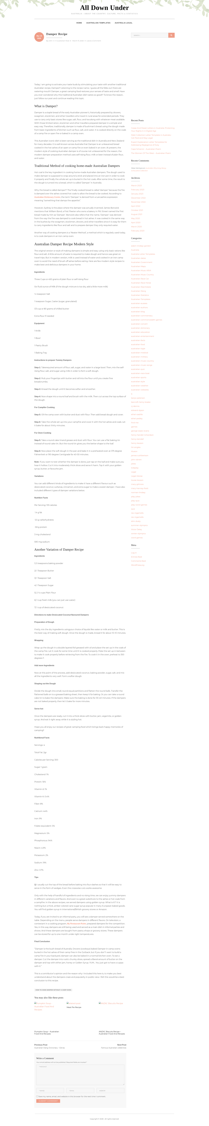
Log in (134, 553)
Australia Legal (124, 23)
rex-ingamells (137, 513)
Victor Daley (136, 529)
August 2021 (136, 214)
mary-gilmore (137, 484)
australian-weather (139, 385)
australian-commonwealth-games (146, 320)
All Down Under (104, 7)
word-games (137, 537)
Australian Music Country (142, 274)
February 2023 (137, 189)
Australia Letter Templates (143, 254)
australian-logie (138, 348)
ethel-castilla (137, 414)
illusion (134, 451)
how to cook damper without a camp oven (53, 990)
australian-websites (140, 390)
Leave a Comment (93, 41)
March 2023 (136, 185)
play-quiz (135, 501)
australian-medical (139, 352)
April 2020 (135, 222)
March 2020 (136, 226)
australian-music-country (142, 361)
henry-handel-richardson (142, 435)
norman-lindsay (138, 492)
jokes (133, 464)
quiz (133, 509)
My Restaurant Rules (76, 924)
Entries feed (136, 557)
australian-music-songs (141, 365)
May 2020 (135, 218)
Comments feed (138, 561)
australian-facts (138, 340)
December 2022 (138, 198)
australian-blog (138, 311)
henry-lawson (137, 443)
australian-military (139, 357)
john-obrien (136, 459)
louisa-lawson (137, 480)
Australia (135, 250)
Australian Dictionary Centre (47, 197)
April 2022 (135, 206)
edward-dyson (137, 410)
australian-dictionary (140, 328)
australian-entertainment (142, 336)
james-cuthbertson (139, 455)
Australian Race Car (140, 279)
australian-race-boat (140, 373)
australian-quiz (138, 369)
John (51, 41)
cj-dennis (135, 406)
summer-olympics (139, 525)
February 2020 (137, 231)
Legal (133, 472)
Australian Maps (138, 266)
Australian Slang (138, 291)
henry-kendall (137, 439)
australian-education (140, 332)
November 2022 (138, 202)
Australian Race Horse (141, 283)
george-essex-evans (140, 431)
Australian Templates (98, 23)
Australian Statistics (140, 295)
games (134, 427)
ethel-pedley (136, 418)
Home (79, 23)
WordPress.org (137, 565)
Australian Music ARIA (141, 270)
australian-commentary (142, 316)
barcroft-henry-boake (140, 402)
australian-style (138, 381)
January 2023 (137, 194)
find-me (134, 422)
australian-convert (139, 324)
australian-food (63, 41)
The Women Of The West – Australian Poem (151, 153)
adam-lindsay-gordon (141, 246)
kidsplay (134, 468)
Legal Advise (136, 476)
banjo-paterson (138, 398)
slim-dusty (136, 521)
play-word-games (139, 505)
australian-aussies (139, 303)
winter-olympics (138, 533)
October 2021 (137, 210)
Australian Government (141, 262)
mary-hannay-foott (139, 488)
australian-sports (138, 377)
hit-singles (135, 447)
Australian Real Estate (141, 287)
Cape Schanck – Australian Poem (146, 149)
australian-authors (139, 307)
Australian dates (138, 258)
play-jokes (135, 496)
